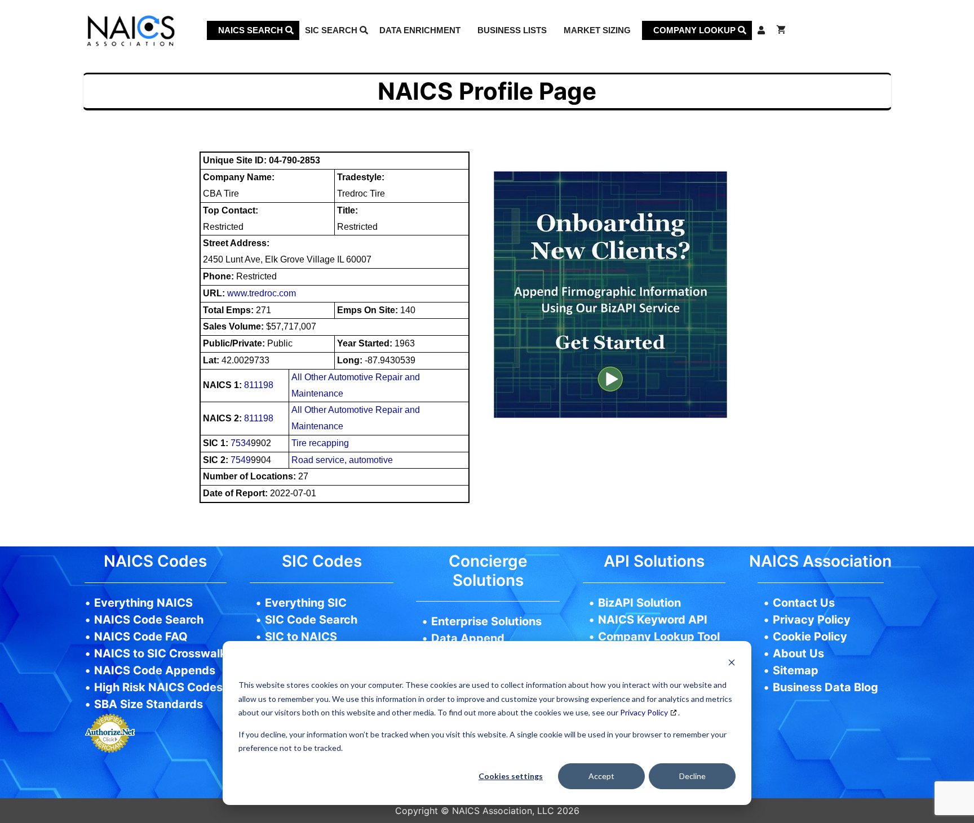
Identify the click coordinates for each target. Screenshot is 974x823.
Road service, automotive (342, 460)
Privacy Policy (644, 712)
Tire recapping (320, 443)
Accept (601, 776)
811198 (258, 385)
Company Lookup (695, 30)
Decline (692, 776)
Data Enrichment (420, 30)
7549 (241, 460)
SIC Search (332, 30)
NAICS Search (251, 30)
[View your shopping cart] (781, 30)
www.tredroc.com (261, 293)
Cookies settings (511, 776)
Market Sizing (597, 30)
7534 (241, 443)
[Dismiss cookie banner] (732, 664)
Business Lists (512, 30)
